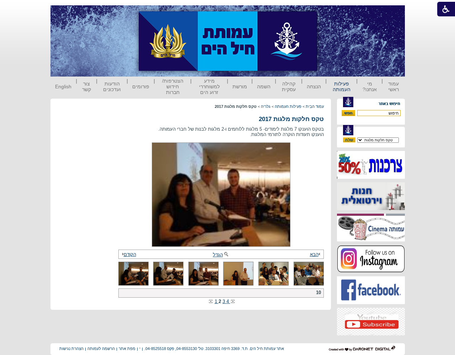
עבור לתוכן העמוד (330, 12)
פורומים (140, 86)
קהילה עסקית (289, 86)
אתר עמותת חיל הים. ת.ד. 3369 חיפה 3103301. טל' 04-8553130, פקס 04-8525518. (214, 348)
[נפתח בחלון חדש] (371, 177)
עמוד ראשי (393, 86)
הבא (314, 254)
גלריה (266, 106)
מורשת (239, 86)
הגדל (218, 254)
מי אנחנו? (370, 86)
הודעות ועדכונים (112, 86)
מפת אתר (127, 348)
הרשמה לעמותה (101, 348)
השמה (264, 86)
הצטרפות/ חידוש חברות (172, 86)
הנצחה (314, 86)
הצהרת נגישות (71, 348)
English (63, 86)
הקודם (130, 254)
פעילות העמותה (341, 86)
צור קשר (86, 86)
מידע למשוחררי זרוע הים (209, 86)
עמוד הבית (315, 106)
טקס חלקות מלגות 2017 (291, 119)
